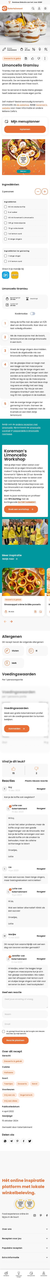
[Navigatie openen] (45, 8)
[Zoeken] (33, 8)
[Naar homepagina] (12, 8)
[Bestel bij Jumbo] (14, 275)
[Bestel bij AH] (5, 275)
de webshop (23, 104)
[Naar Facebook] (47, 1215)
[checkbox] (32, 313)
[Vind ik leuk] (33, 58)
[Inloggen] (39, 8)
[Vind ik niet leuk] (39, 58)
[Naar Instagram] (35, 1215)
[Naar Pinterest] (41, 1215)
